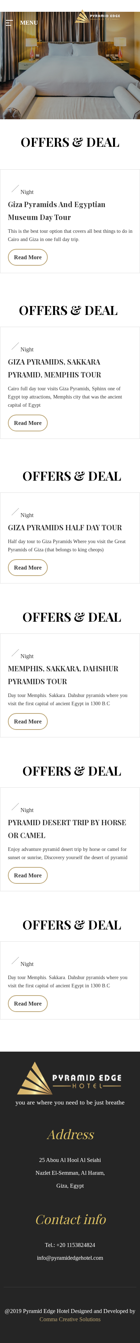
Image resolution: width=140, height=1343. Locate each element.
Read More (28, 257)
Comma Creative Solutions (70, 1319)
